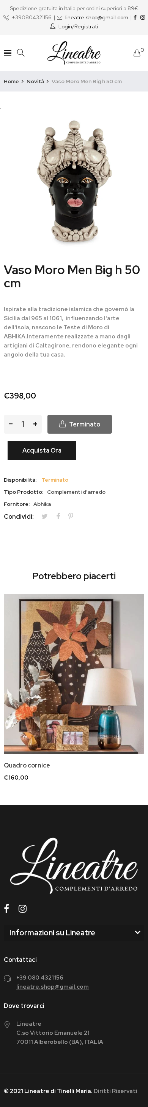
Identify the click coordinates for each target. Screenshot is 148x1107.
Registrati (86, 26)
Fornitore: (17, 504)
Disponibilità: (20, 479)
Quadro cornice (27, 765)
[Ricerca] (21, 53)
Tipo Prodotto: (23, 491)
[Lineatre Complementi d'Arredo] (74, 53)
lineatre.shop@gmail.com (96, 17)
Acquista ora (41, 450)
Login (65, 26)
